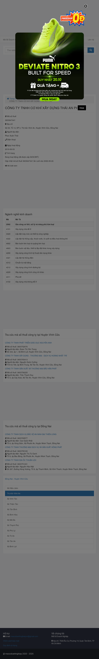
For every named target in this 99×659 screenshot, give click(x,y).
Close (82, 108)
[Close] (85, 6)
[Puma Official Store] (49, 55)
